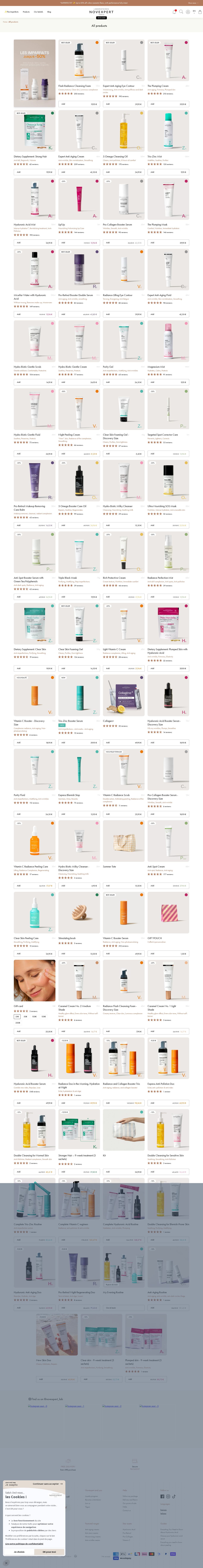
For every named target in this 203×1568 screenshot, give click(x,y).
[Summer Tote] (124, 841)
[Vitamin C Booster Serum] (124, 912)
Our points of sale (129, 1503)
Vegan (87, 1507)
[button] (65, 93)
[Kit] (124, 1130)
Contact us (127, 1510)
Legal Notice (66, 1556)
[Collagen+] (124, 695)
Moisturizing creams (93, 1536)
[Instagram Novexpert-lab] (168, 1498)
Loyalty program (91, 1496)
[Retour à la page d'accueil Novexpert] (101, 12)
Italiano (163, 1513)
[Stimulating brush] (79, 912)
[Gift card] (34, 980)
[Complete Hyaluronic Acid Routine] (124, 1199)
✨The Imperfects (11, 12)
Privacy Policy (52, 1556)
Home (5, 22)
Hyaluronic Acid (129, 1529)
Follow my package (130, 1496)
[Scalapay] (125, 1558)
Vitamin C (126, 1540)
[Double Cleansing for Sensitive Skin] (168, 1130)
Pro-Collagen (128, 1536)
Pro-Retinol (127, 1533)
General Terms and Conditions (32, 1556)
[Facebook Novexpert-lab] (162, 1498)
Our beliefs (38, 12)
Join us (87, 1503)
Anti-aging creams (92, 1529)
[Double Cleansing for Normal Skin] (34, 1130)
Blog (49, 12)
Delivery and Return (130, 1500)
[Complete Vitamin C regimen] (79, 1199)
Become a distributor (93, 1500)
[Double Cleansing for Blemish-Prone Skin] (168, 1199)
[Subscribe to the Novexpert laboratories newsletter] (65, 1507)
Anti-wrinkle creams (92, 1540)
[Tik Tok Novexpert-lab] (174, 1498)
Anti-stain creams (91, 1533)
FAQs (125, 1507)
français (163, 1510)
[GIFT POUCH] (168, 912)
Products (26, 12)
